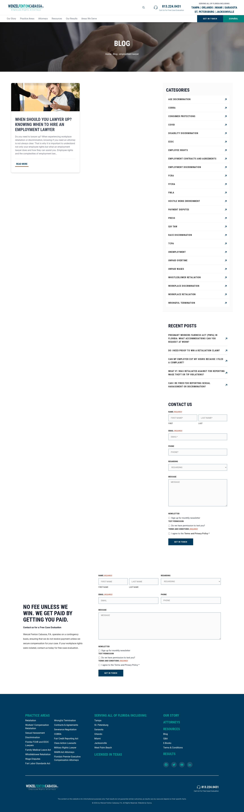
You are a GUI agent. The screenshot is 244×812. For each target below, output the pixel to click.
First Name (103, 587)
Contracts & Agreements (66, 725)
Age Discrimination (179, 99)
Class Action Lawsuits (65, 743)
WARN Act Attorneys (64, 752)
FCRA (171, 175)
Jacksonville (100, 743)
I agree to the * (190, 533)
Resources (57, 18)
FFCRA (171, 184)
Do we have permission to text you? (188, 525)
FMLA (171, 192)
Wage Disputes (32, 759)
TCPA (171, 243)
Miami (97, 738)
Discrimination (32, 737)
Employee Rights (178, 150)
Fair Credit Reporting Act (66, 738)
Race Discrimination (180, 235)
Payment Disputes (178, 209)
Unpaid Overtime (177, 260)
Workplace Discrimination (183, 286)
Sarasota (98, 729)
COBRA (172, 107)
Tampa (97, 720)
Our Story (11, 18)
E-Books (167, 743)
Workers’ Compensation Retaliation (37, 727)
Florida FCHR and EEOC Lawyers (37, 744)
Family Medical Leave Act (38, 750)
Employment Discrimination (184, 167)
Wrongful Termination (181, 303)
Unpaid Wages (176, 269)
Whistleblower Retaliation (184, 277)
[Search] (144, 7)
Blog (115, 54)
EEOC (171, 141)
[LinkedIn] (190, 764)
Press (171, 218)
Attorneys (43, 18)
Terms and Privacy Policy (196, 533)
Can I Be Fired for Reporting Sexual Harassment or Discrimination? (189, 385)
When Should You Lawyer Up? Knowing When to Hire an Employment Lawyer (43, 124)
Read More (21, 164)
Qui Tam (172, 226)
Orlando (98, 734)
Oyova (149, 803)
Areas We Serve (89, 18)
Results (169, 754)
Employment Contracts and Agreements (192, 158)
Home (108, 54)
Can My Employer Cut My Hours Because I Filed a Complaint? (195, 361)
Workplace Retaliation (182, 294)
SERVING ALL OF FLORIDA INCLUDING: (120, 715)
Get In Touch (210, 19)
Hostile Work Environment (184, 201)
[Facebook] (166, 764)
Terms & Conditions (173, 747)
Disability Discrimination (183, 133)
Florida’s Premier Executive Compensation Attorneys (67, 758)
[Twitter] (174, 764)
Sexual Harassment (35, 733)
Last (200, 423)
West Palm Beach (103, 747)
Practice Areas (27, 18)
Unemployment (177, 252)
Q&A (165, 738)
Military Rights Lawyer (65, 747)
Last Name (134, 587)
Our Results (71, 18)
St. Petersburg (101, 725)
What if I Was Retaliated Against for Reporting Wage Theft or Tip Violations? (196, 373)
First (170, 423)
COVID (171, 124)
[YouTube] (182, 764)
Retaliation (30, 720)
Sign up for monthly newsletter (185, 518)
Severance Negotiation (65, 729)
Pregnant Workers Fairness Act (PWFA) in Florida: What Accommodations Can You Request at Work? (192, 338)
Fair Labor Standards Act (37, 763)
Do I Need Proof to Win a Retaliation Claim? (194, 350)
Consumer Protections (181, 116)
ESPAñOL (233, 19)
